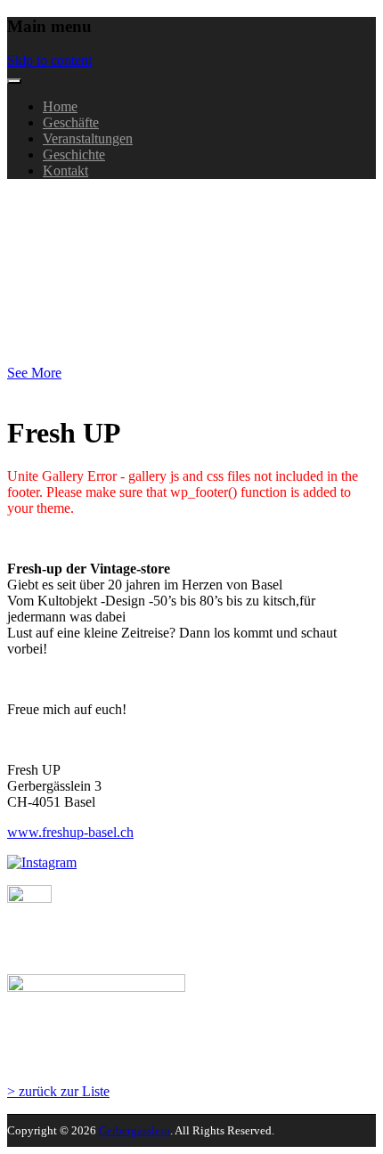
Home (60, 106)
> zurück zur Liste (58, 1091)
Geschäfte (71, 122)
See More (34, 372)
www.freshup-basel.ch (70, 832)
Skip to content (49, 60)
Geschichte (74, 154)
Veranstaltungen (88, 138)
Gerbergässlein (55, 203)
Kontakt (65, 170)
